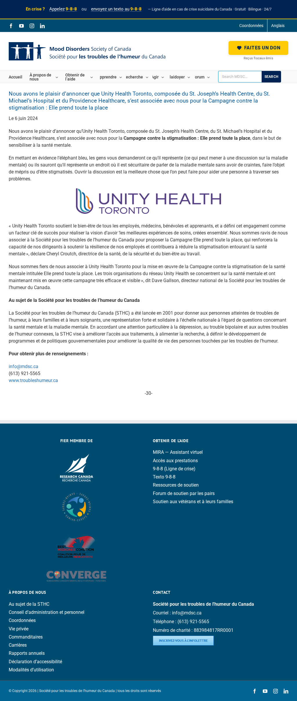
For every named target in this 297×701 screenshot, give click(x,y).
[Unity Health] (148, 190)
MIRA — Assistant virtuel (178, 452)
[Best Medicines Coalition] (76, 530)
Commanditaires (26, 637)
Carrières (18, 645)
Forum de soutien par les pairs (184, 493)
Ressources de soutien (176, 485)
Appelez (63, 9)
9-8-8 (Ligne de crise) (174, 468)
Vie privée (18, 629)
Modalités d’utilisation (31, 670)
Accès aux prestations (175, 460)
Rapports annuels (27, 653)
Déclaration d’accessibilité (35, 661)
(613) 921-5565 (193, 621)
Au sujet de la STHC (29, 604)
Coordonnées (22, 620)
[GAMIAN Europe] (76, 490)
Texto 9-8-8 (164, 477)
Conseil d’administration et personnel (46, 612)
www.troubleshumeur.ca (33, 380)
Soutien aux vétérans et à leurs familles (193, 501)
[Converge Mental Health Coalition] (76, 567)
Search (271, 77)
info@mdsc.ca (23, 366)
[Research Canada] (76, 452)
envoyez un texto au (116, 9)
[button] (258, 48)
